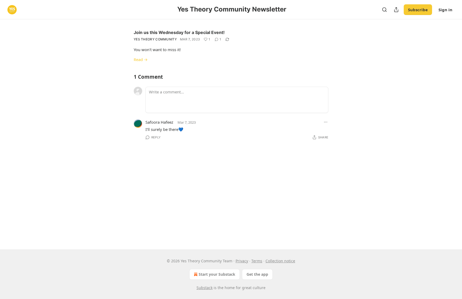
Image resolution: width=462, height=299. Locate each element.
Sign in (445, 9)
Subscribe (418, 9)
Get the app (257, 274)
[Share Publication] (396, 9)
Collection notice (280, 260)
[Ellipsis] (325, 122)
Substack (205, 287)
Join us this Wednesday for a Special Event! (179, 32)
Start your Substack (217, 274)
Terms (256, 260)
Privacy (242, 260)
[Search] (384, 9)
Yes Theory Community (155, 39)
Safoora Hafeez (159, 122)
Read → (141, 59)
